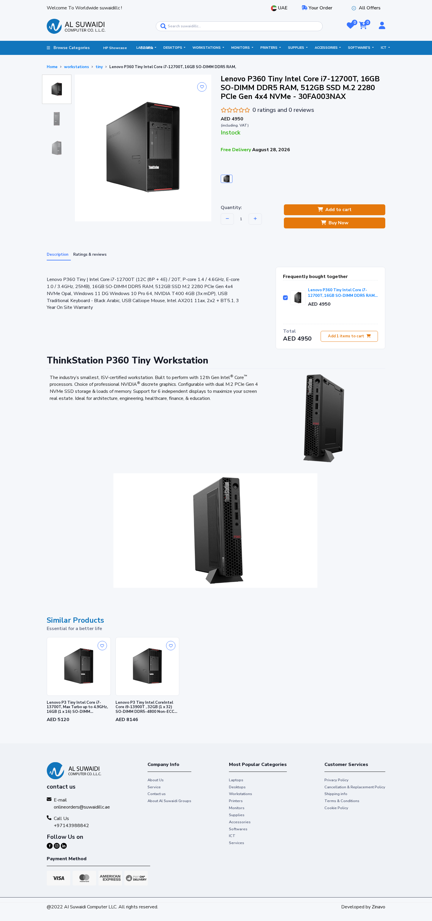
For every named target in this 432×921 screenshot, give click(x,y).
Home (52, 67)
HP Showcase (115, 48)
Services (236, 843)
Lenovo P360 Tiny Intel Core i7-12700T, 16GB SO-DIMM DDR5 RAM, (172, 67)
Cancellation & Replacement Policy (354, 787)
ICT (384, 48)
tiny (99, 67)
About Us (156, 780)
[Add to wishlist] (202, 87)
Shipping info (335, 794)
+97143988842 (71, 825)
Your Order (319, 8)
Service (154, 787)
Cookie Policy (336, 808)
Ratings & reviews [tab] (90, 254)
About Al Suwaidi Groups (169, 801)
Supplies (296, 48)
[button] (350, 26)
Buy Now (339, 223)
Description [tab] (57, 254)
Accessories (327, 48)
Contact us (157, 794)
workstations (76, 67)
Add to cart (338, 209)
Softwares (238, 829)
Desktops (173, 48)
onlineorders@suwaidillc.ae (82, 807)
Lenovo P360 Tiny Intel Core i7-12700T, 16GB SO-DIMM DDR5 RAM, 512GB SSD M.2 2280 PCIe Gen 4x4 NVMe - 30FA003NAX (342, 293)
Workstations (207, 48)
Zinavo (378, 907)
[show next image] (379, 530)
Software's (359, 48)
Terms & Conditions (341, 801)
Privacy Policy (336, 780)
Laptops (145, 48)
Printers (269, 48)
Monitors (241, 48)
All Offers (370, 8)
